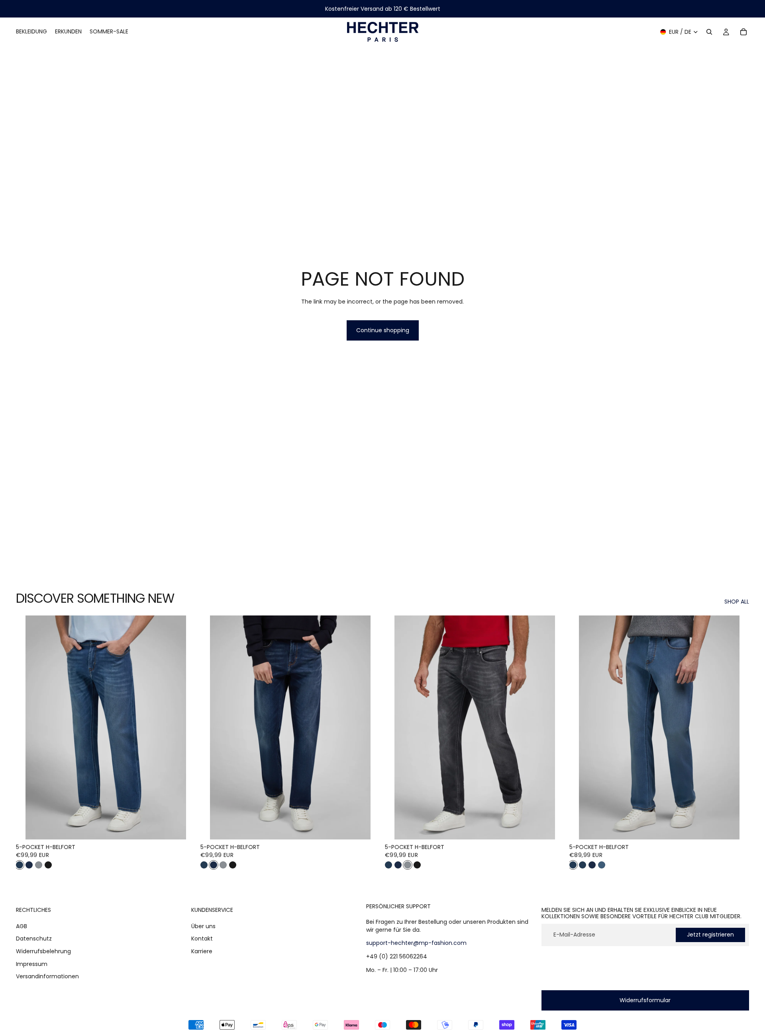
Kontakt (202, 939)
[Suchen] (709, 32)
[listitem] (19, 864)
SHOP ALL (736, 602)
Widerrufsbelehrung (43, 951)
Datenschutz (34, 939)
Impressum (31, 964)
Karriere (201, 951)
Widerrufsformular (645, 1000)
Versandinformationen (47, 976)
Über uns (203, 926)
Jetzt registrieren (710, 935)
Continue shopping (382, 330)
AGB (21, 926)
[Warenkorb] (743, 32)
